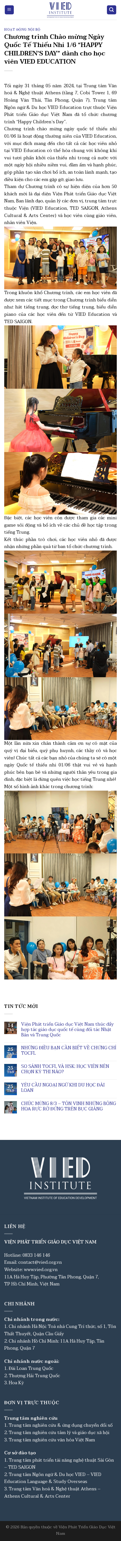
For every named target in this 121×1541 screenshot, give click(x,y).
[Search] (111, 10)
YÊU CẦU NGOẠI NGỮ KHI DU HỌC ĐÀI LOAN (63, 1087)
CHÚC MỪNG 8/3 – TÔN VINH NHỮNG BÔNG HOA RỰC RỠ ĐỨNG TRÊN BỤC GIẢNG (68, 1106)
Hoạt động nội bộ (22, 29)
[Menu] (9, 10)
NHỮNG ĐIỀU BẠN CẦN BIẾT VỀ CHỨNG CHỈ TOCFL (68, 1050)
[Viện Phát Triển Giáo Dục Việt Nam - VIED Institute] (60, 10)
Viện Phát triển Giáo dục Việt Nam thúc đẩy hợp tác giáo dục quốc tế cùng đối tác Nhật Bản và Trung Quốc (67, 1030)
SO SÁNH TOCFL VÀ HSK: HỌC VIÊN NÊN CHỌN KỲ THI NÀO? (65, 1069)
